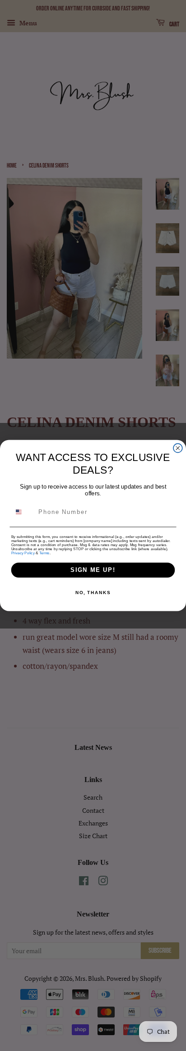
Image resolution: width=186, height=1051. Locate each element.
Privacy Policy (23, 553)
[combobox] (23, 512)
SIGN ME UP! (93, 570)
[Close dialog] (177, 448)
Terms (44, 553)
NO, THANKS (93, 592)
